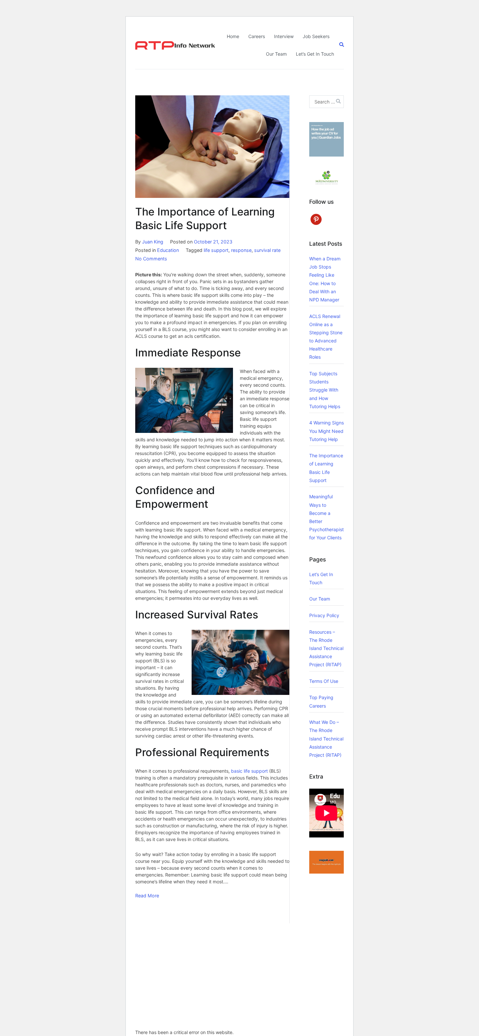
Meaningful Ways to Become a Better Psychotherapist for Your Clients (326, 517)
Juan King (152, 241)
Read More (147, 895)
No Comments (151, 258)
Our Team (276, 54)
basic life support (249, 771)
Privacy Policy (324, 615)
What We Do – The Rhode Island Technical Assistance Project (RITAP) (326, 738)
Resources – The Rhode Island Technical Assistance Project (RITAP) (326, 648)
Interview (284, 36)
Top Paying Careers (321, 701)
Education (168, 250)
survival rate (267, 250)
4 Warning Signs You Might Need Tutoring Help (326, 431)
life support (216, 250)
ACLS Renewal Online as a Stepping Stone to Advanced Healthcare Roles (325, 336)
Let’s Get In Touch (315, 54)
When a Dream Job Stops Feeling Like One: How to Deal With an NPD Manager (325, 279)
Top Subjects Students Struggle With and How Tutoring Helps (324, 390)
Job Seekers (316, 36)
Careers (256, 36)
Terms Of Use (323, 681)
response (241, 250)
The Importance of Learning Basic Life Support (326, 468)
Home (233, 36)
